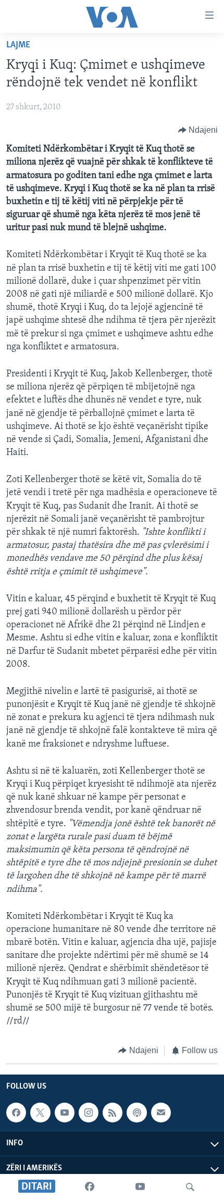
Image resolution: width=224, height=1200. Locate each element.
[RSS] (112, 1112)
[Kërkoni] (190, 1187)
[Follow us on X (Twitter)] (40, 1112)
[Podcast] (136, 1112)
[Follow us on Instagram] (88, 1112)
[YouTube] (140, 1187)
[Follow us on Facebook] (16, 1112)
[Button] (198, 130)
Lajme (18, 45)
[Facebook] (89, 1187)
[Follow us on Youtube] (64, 1112)
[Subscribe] (161, 1112)
